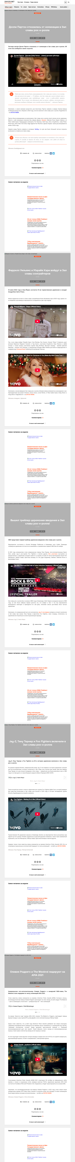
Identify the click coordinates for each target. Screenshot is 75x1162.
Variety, (37, 129)
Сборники (16, 7)
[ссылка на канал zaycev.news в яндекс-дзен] (37, 161)
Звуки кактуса (32, 7)
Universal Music (21, 349)
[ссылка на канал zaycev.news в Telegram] (40, 161)
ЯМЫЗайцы (54, 7)
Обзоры (47, 7)
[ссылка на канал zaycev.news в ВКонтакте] (35, 161)
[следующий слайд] (65, 777)
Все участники (52, 554)
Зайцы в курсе (8, 7)
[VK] (51, 153)
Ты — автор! (24, 7)
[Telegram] (54, 153)
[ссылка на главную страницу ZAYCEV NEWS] (9, 2)
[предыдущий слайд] (10, 777)
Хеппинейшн (40, 7)
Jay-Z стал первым (43, 612)
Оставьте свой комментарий (36, 173)
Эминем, (44, 120)
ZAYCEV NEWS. (15, 112)
